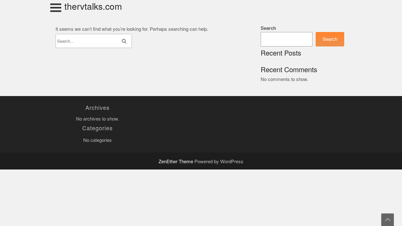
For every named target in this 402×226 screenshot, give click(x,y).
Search (268, 28)
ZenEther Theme (176, 161)
